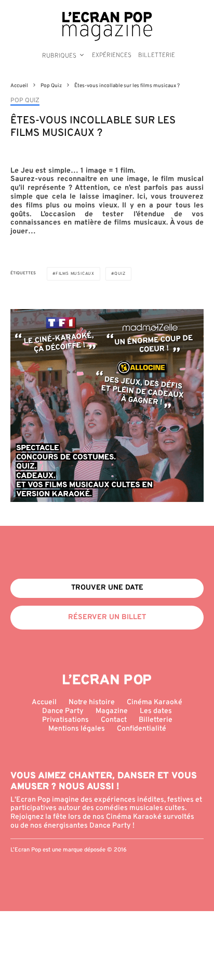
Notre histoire (92, 702)
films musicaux (75, 273)
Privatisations (65, 720)
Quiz (120, 273)
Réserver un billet (107, 617)
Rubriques (59, 56)
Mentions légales (76, 728)
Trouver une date (107, 587)
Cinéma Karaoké (154, 702)
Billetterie (156, 55)
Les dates (156, 711)
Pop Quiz (24, 101)
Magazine (112, 711)
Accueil (44, 702)
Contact (114, 720)
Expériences (111, 55)
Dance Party (63, 711)
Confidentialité (141, 728)
